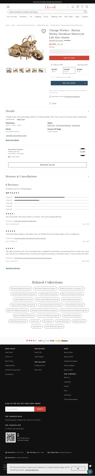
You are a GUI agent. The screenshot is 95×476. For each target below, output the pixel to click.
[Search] (85, 12)
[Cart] (86, 6)
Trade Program (39, 357)
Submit (40, 409)
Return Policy (9, 361)
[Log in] (67, 7)
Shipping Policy (10, 365)
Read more (21, 119)
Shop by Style (68, 352)
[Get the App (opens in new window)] (10, 437)
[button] (8, 7)
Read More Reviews (13, 268)
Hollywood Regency (63, 125)
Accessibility (9, 374)
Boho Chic (51, 125)
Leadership (67, 382)
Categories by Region (70, 361)
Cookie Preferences (31, 470)
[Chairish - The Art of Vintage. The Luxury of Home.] (50, 7)
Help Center (9, 352)
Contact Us (8, 357)
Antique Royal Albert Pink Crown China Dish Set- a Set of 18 (30, 238)
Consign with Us (40, 365)
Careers (66, 386)
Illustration (76, 125)
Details (47, 111)
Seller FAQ (38, 370)
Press (65, 390)
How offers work (83, 64)
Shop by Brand (68, 357)
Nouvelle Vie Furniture (56, 40)
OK (78, 468)
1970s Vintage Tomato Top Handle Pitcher (25, 221)
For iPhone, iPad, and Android (14, 429)
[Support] (90, 471)
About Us (67, 377)
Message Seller (47, 165)
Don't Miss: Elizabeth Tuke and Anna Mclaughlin (47, 2)
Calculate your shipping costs (16, 135)
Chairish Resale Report (71, 399)
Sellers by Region (69, 365)
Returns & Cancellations (47, 176)
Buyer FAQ (38, 352)
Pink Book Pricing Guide (12, 370)
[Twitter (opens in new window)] (90, 465)
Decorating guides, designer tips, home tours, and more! (23, 420)
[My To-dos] (72, 6)
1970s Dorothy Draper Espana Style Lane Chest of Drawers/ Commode (33, 258)
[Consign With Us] (77, 6)
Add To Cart (69, 58)
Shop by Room (68, 370)
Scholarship (67, 395)
